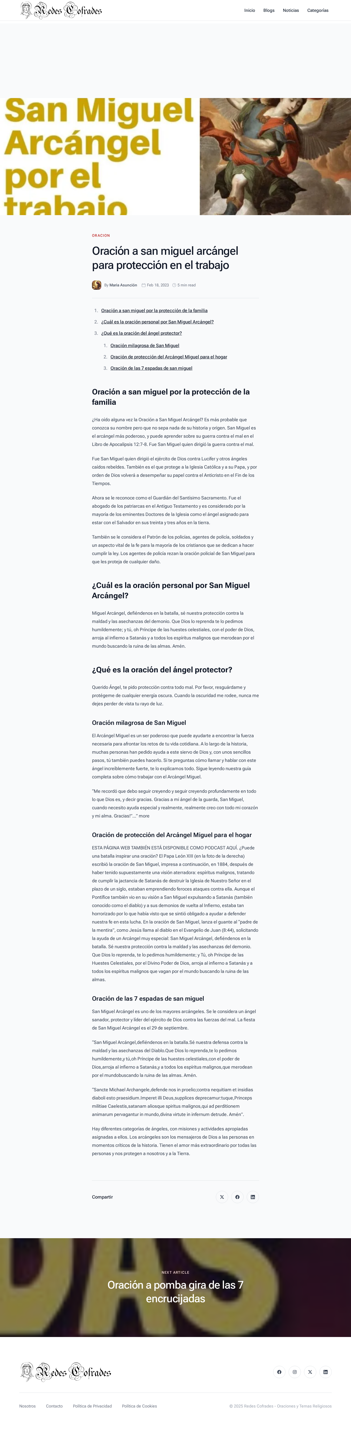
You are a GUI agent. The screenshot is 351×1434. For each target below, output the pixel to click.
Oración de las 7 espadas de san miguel (151, 368)
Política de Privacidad (92, 1406)
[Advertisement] (175, 59)
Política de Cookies (139, 1406)
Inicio (249, 10)
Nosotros (27, 1406)
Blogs (269, 10)
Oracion (101, 235)
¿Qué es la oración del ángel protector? (141, 333)
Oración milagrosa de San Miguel (144, 345)
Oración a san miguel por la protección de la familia (154, 310)
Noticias (291, 10)
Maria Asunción (123, 285)
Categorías (318, 10)
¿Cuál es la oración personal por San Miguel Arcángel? (157, 321)
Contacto (54, 1406)
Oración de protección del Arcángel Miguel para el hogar (168, 356)
